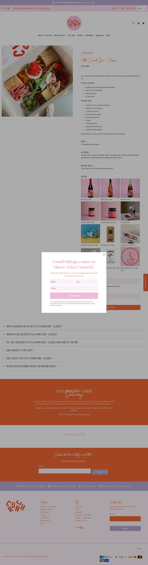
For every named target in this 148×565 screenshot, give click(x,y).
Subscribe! (74, 295)
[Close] (104, 254)
